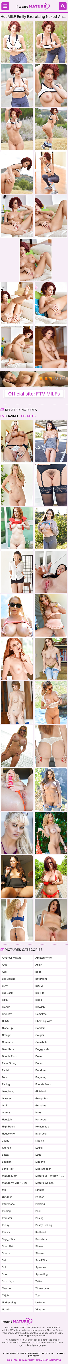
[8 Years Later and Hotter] (17, 876)
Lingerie (40, 1161)
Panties (39, 1196)
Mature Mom (9, 1175)
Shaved (39, 1246)
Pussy (5, 1225)
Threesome (42, 1288)
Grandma (40, 1105)
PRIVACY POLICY (26, 1360)
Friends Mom (43, 1084)
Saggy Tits (8, 1239)
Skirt (4, 1260)
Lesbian (6, 1161)
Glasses (7, 1098)
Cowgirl (6, 1035)
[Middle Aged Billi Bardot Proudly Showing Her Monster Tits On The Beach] (17, 746)
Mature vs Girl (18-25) (15, 1182)
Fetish (5, 1077)
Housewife (8, 1133)
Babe (38, 971)
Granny (6, 1112)
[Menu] (5, 6)
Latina (39, 1147)
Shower (39, 1253)
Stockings (8, 1281)
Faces (39, 1063)
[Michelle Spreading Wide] (51, 441)
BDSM (39, 985)
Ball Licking (8, 978)
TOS (16, 1360)
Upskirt (6, 1309)
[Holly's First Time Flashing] (17, 833)
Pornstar (7, 1217)
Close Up (7, 1027)
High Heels (8, 1126)
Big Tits (39, 992)
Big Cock (7, 992)
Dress (38, 1056)
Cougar (39, 1035)
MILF (5, 1189)
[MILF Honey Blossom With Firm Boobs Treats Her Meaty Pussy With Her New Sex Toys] (17, 920)
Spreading (41, 1274)
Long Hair (7, 1168)
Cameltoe (41, 1013)
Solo (4, 1267)
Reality (6, 1232)
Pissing (6, 1210)
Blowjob (40, 1006)
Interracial (41, 1133)
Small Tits (41, 1260)
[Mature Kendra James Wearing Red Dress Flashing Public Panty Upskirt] (17, 528)
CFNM (5, 1020)
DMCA (39, 1360)
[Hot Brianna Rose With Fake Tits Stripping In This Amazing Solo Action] (51, 659)
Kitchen (6, 1147)
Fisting (6, 1084)
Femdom (40, 1070)
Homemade (42, 1126)
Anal (4, 964)
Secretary (41, 1239)
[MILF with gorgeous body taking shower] (17, 485)
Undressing (9, 1302)
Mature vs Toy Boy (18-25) (50, 1175)
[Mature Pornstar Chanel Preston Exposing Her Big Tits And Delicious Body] (51, 528)
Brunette (7, 1013)
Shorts (6, 1253)
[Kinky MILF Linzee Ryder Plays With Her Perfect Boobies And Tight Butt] (51, 833)
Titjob (5, 1295)
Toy (37, 1295)
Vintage (40, 1309)
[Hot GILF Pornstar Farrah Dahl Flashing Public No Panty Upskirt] (51, 615)
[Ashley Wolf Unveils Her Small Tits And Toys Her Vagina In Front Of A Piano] (51, 920)
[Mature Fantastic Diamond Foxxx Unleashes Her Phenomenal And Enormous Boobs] (51, 746)
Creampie (7, 1042)
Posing (39, 1217)
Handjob (7, 1119)
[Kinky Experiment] (51, 572)
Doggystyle (42, 1049)
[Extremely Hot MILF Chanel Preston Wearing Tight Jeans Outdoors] (51, 789)
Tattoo (39, 1281)
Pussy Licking (43, 1225)
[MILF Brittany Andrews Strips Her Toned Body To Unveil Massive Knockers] (17, 441)
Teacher (7, 1288)
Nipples (39, 1189)
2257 (45, 1360)
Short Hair (8, 1246)
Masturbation (43, 1168)
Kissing (39, 1140)
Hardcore (40, 1119)
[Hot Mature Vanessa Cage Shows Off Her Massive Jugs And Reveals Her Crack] (17, 615)
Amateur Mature (11, 957)
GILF (4, 1105)
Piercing (40, 1203)
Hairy (38, 1112)
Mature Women (44, 1182)
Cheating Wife (43, 1020)
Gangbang (8, 1091)
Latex (5, 1154)
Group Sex (41, 1098)
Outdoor (7, 1196)
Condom (40, 1027)
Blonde (6, 1006)
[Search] (63, 6)
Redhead (40, 1232)
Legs (38, 1154)
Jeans (5, 1140)
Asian (38, 964)
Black (38, 999)
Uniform (40, 1302)
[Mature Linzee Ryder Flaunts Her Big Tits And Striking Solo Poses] (51, 702)
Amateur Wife (43, 957)
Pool (37, 1210)
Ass (4, 971)
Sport (5, 1274)
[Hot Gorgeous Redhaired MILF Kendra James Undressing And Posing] (17, 659)
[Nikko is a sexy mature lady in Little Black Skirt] (17, 572)
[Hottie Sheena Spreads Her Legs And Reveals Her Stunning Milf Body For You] (51, 485)
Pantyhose (8, 1203)
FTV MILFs (28, 416)
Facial (5, 1070)
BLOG (9, 1360)
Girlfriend (40, 1091)
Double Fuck (9, 1056)
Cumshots (41, 1042)
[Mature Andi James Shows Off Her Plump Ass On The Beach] (51, 876)
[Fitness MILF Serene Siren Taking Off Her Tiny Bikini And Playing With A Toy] (17, 789)
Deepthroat (8, 1049)
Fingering (40, 1077)
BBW (5, 985)
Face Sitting (9, 1063)
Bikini (5, 999)
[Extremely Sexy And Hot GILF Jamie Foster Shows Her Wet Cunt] (17, 702)
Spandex (40, 1267)
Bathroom (41, 978)
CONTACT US (55, 1360)
